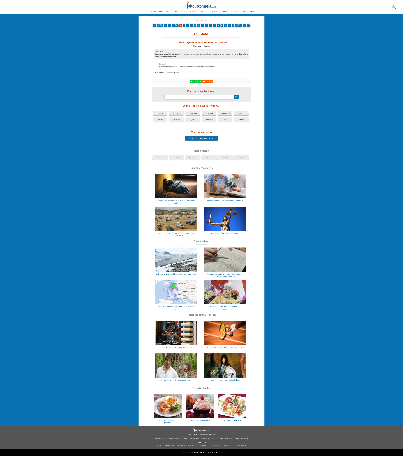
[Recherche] (394, 6)
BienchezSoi (181, 445)
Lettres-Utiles (169, 445)
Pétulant (160, 120)
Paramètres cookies (208, 438)
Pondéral (176, 113)
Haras (225, 120)
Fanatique (209, 120)
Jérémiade (160, 158)
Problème (208, 81)
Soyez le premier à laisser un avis (201, 138)
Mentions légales (160, 438)
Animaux (192, 11)
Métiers (203, 11)
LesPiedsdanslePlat (240, 445)
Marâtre (241, 113)
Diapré (160, 113)
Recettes (214, 11)
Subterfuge (208, 113)
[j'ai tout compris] (201, 5)
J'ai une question (156, 11)
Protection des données (191, 438)
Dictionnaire (180, 11)
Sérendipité (225, 113)
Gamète (225, 158)
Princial (158, 445)
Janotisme (193, 158)
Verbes (233, 11)
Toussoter (176, 158)
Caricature (241, 158)
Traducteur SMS (247, 11)
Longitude (193, 113)
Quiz (224, 11)
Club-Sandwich (215, 445)
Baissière (176, 120)
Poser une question (242, 438)
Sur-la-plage (202, 445)
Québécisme (209, 158)
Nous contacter (174, 438)
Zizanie (241, 120)
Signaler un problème (225, 438)
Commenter (197, 81)
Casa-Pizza (227, 445)
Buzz (169, 11)
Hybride (193, 120)
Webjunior (191, 445)
